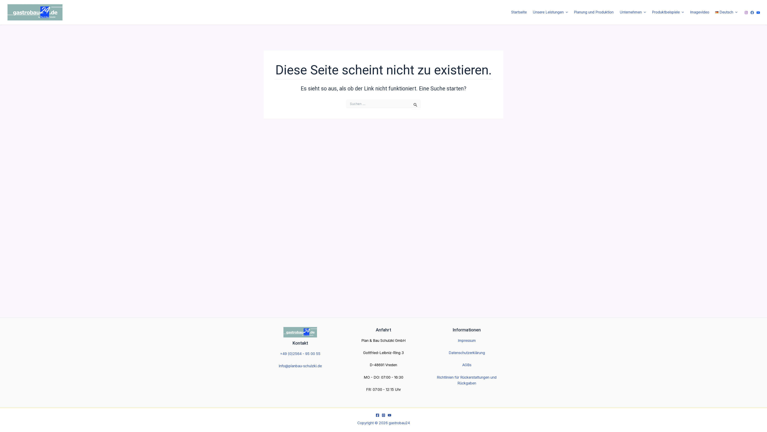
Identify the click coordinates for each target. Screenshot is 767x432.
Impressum (467, 340)
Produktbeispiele (666, 12)
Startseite (519, 12)
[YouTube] (758, 12)
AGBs (466, 365)
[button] (566, 12)
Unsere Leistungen (548, 12)
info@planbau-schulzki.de (300, 366)
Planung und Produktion (594, 12)
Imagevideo (699, 12)
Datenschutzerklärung (467, 353)
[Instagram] (746, 12)
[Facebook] (752, 12)
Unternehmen (631, 12)
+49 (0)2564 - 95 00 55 (300, 354)
